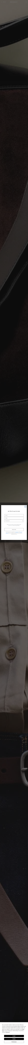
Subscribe (14, 529)
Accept (14, 1036)
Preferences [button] (7, 1032)
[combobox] (13, 521)
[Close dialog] (25, 507)
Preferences (14, 1041)
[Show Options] (22, 521)
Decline (14, 1038)
